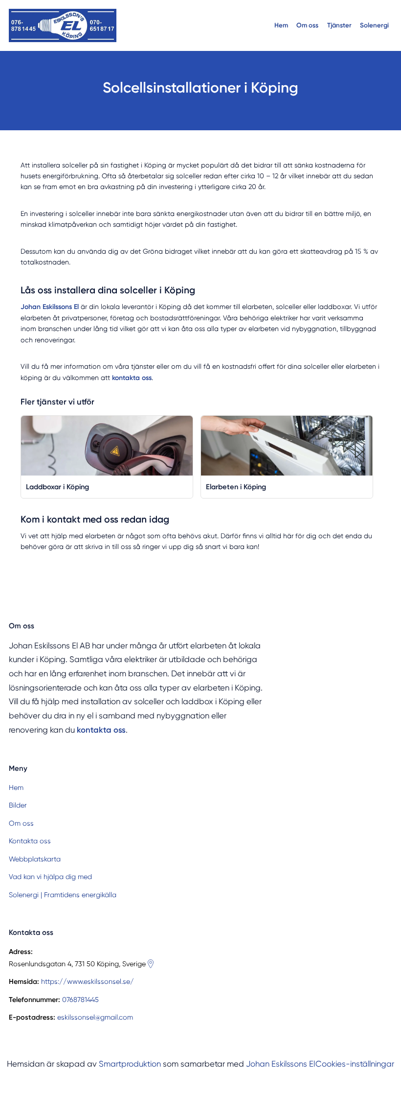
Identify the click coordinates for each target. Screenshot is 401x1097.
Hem (281, 25)
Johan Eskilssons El (280, 1064)
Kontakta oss (30, 841)
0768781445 (80, 999)
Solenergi (374, 25)
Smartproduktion (130, 1064)
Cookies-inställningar (354, 1064)
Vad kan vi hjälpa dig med (50, 877)
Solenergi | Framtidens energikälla (62, 895)
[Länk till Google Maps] (150, 963)
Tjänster (339, 25)
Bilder (18, 805)
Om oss (307, 25)
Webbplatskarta (35, 859)
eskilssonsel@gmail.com (95, 1017)
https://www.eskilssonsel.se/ (87, 981)
